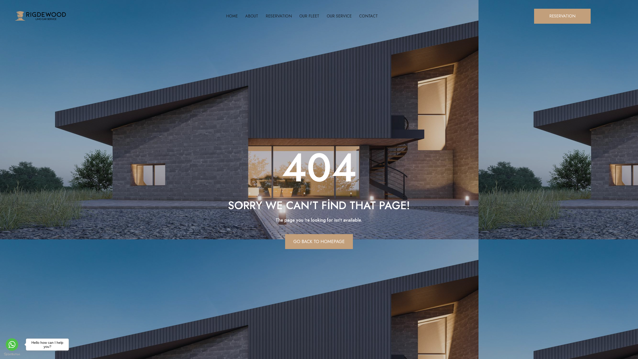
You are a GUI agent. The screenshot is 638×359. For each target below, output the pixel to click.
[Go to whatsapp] (12, 344)
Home (232, 16)
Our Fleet (309, 16)
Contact (368, 16)
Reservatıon (279, 16)
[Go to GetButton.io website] (12, 354)
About (251, 16)
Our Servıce (339, 16)
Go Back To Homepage (319, 241)
